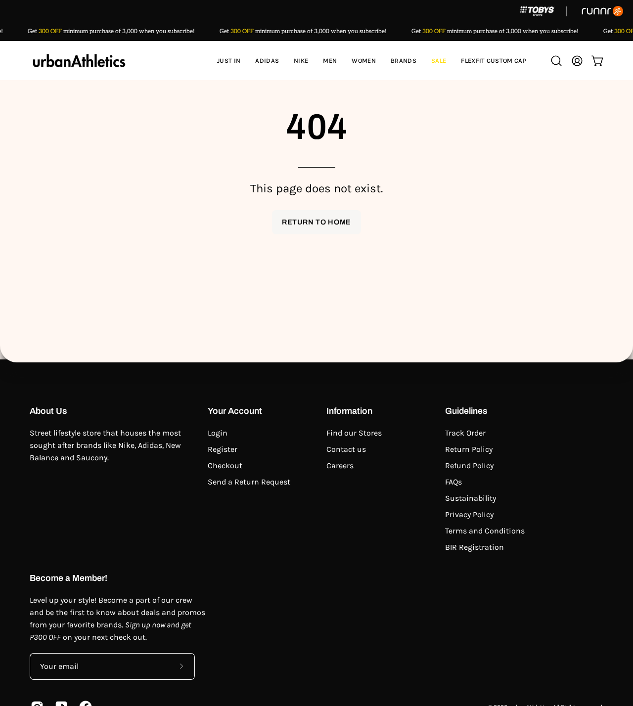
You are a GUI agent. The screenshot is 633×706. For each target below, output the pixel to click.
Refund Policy (469, 465)
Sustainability (470, 498)
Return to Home (316, 222)
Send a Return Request (249, 481)
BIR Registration (474, 547)
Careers (340, 465)
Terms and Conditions (485, 530)
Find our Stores (354, 433)
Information (349, 411)
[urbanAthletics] (79, 60)
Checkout (225, 465)
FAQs (453, 481)
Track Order (465, 433)
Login (217, 433)
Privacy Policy (469, 514)
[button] (267, 60)
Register (222, 449)
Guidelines (466, 411)
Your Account (235, 411)
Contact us (346, 449)
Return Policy (469, 449)
